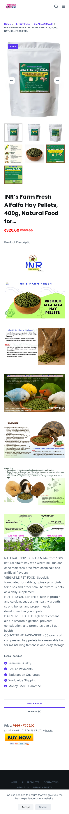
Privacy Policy (42, 787)
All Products (30, 782)
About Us (23, 787)
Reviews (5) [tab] (34, 711)
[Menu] (63, 6)
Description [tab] (34, 703)
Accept (26, 807)
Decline (43, 807)
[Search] (56, 6)
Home (14, 782)
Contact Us (51, 782)
